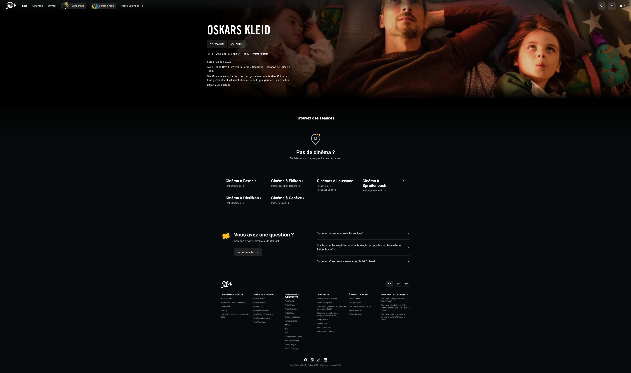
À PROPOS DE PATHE (358, 294)
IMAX (287, 324)
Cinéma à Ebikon (286, 181)
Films (24, 6)
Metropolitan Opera (293, 336)
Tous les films (227, 298)
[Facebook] (306, 360)
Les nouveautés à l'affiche (232, 294)
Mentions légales (324, 302)
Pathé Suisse (354, 298)
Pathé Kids (107, 6)
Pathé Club (289, 301)
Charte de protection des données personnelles (327, 314)
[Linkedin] (325, 360)
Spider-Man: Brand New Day (233, 302)
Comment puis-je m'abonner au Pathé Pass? (394, 300)
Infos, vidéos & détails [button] (218, 85)
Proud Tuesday (291, 348)
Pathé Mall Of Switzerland (284, 186)
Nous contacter (323, 327)
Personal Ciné (291, 320)
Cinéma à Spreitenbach (374, 183)
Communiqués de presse (360, 306)
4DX (287, 328)
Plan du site (322, 323)
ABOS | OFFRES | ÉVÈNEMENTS (292, 296)
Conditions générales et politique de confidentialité (331, 308)
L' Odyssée (225, 306)
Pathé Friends (291, 309)
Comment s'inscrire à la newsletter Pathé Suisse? (346, 261)
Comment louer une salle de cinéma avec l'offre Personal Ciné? (393, 317)
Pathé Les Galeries (326, 190)
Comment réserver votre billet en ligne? (340, 233)
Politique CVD (323, 319)
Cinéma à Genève (286, 198)
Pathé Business (130, 6)
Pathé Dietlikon (233, 203)
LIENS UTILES (323, 294)
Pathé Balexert (279, 203)
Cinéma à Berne (240, 181)
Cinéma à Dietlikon (242, 198)
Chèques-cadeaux (292, 316)
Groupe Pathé (355, 302)
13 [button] (211, 54)
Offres (52, 6)
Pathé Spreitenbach (372, 190)
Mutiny (224, 310)
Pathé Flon (322, 186)
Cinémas (37, 6)
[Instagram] (312, 360)
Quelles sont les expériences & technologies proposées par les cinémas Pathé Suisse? (359, 247)
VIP (286, 332)
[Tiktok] (319, 360)
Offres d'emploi (355, 314)
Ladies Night (290, 344)
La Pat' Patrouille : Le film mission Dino (235, 315)
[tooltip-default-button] (239, 54)
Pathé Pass (77, 6)
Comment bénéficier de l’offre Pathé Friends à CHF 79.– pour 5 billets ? (395, 308)
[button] (602, 6)
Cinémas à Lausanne (335, 181)
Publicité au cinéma (325, 331)
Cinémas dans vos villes (263, 294)
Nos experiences (292, 340)
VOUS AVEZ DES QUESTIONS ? (394, 294)
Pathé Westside (234, 186)
